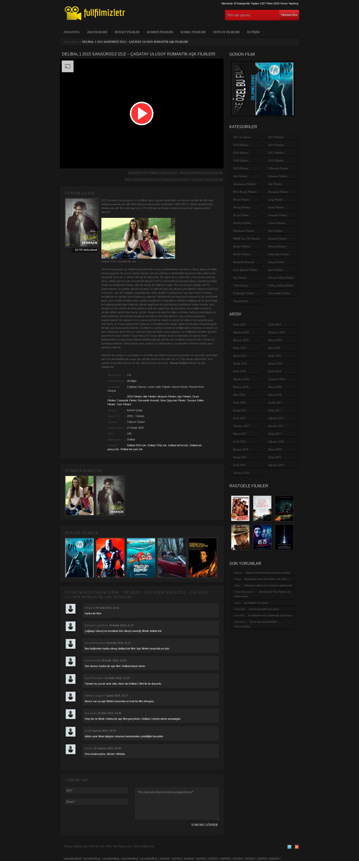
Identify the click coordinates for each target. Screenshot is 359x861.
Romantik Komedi (148, 400)
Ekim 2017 (274, 410)
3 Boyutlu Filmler (278, 168)
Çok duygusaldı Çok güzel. (264, 609)
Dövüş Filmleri (241, 207)
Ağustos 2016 (276, 441)
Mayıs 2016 (275, 449)
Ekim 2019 (239, 324)
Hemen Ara (289, 15)
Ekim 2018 (239, 371)
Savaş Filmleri (276, 262)
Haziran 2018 (241, 386)
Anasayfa (71, 32)
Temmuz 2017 (241, 426)
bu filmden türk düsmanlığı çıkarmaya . (270, 615)
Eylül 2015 (239, 465)
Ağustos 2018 (241, 379)
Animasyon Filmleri (244, 183)
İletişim (253, 32)
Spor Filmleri (275, 269)
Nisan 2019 (239, 347)
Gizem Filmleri (276, 223)
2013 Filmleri (276, 137)
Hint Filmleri (275, 230)
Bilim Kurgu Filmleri (245, 191)
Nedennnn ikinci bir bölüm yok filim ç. (267, 578)
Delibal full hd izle (178, 445)
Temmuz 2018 (276, 379)
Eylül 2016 (239, 441)
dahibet (164, 858)
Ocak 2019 (274, 355)
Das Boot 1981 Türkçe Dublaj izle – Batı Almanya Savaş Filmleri (175, 172)
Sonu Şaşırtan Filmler (172, 400)
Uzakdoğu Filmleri (243, 293)
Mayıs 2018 (275, 386)
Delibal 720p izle (157, 445)
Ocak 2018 (239, 402)
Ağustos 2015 (276, 465)
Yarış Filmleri (240, 301)
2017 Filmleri (276, 152)
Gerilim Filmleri (242, 223)
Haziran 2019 (241, 340)
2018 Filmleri (241, 160)
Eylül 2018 (274, 371)
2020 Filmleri (97, 32)
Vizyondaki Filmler (279, 293)
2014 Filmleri (241, 144)
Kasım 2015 (240, 457)
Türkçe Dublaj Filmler (281, 285)
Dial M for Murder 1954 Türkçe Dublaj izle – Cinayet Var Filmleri (174, 179)
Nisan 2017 (274, 433)
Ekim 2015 (274, 457)
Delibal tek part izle (131, 449)
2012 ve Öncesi (242, 137)
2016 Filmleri (241, 152)
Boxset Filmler (127, 32)
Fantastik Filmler (127, 400)
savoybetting (91, 858)
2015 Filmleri (134, 396)
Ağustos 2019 (241, 332)
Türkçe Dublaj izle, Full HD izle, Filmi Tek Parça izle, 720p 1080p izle (108, 846)
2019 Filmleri (276, 160)
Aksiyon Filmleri (167, 396)
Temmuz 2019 (276, 332)
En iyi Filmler (241, 215)
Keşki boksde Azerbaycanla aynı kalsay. (268, 572)
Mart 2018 (239, 394)
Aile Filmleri (149, 396)
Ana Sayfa (70, 41)
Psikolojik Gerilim (278, 254)
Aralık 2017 (275, 402)
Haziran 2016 (241, 449)
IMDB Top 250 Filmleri (246, 238)
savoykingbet (72, 858)
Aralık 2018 (240, 363)
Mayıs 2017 (240, 433)
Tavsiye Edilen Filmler (281, 277)
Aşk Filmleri (184, 396)
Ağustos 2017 (276, 418)
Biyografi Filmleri (278, 191)
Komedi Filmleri (160, 32)
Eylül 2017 (239, 418)
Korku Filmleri (193, 32)
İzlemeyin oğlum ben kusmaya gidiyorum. (268, 585)
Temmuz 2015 (241, 472)
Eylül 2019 (274, 324)
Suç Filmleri (240, 277)
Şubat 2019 (239, 355)
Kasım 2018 (275, 363)
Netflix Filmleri (226, 32)
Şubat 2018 (274, 394)
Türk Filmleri (123, 404)
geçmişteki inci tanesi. (256, 602)
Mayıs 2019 (275, 340)
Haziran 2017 (276, 426)
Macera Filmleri (277, 246)
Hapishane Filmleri (243, 230)
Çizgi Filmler (275, 199)
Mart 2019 (274, 347)
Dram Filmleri (276, 207)
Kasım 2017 (240, 410)
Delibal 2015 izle (136, 445)
